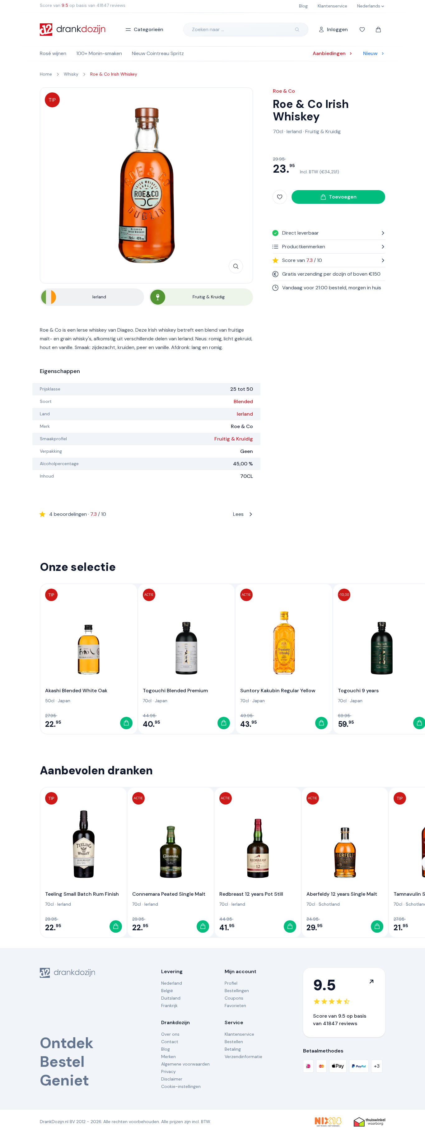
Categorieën (148, 29)
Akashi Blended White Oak (76, 690)
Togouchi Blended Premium (175, 690)
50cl (49, 700)
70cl (278, 131)
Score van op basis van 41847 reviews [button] (82, 5)
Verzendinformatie (243, 1056)
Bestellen (234, 1041)
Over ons (170, 1034)
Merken (168, 1056)
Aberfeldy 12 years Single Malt (341, 894)
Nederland (171, 983)
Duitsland (170, 998)
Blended (243, 401)
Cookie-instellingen (181, 1086)
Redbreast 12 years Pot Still (251, 894)
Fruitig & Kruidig (233, 439)
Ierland (245, 414)
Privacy (168, 1071)
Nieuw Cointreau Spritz (158, 53)
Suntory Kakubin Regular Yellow (277, 690)
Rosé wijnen (53, 53)
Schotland (329, 904)
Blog (165, 1049)
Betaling (233, 1049)
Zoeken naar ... (208, 29)
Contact (169, 1041)
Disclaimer (171, 1079)
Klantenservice (239, 1034)
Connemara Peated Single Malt (168, 894)
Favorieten (235, 1005)
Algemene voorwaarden (185, 1064)
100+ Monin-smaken (99, 53)
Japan (64, 700)
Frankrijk (169, 1005)
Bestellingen (237, 990)
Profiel (231, 983)
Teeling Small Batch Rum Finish (82, 894)
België (167, 990)
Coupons (234, 998)
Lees (146, 514)
